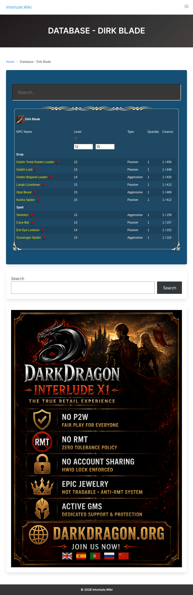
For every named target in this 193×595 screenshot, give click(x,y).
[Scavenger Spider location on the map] (44, 237)
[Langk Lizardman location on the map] (43, 184)
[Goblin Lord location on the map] (35, 169)
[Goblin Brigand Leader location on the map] (50, 177)
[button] (186, 6)
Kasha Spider (26, 200)
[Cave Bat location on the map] (32, 222)
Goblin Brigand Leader (32, 177)
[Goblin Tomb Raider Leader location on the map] (57, 162)
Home (10, 62)
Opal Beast (24, 192)
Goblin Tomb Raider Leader (35, 162)
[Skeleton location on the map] (31, 215)
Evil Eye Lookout (28, 230)
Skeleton (22, 215)
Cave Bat (23, 222)
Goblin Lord (24, 169)
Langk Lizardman (28, 184)
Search (17, 278)
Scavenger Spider (29, 237)
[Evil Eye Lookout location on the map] (42, 230)
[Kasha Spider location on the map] (38, 200)
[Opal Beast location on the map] (34, 192)
